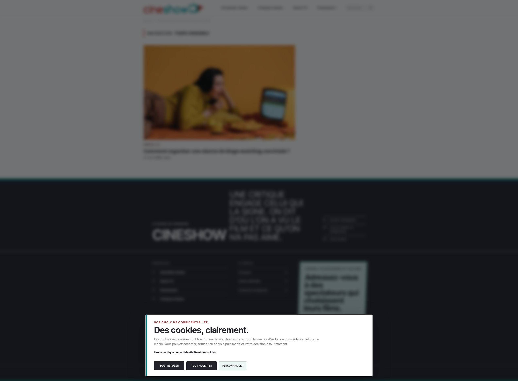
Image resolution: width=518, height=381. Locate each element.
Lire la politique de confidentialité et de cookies (185, 352)
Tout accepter (201, 365)
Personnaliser (232, 365)
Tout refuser (169, 365)
